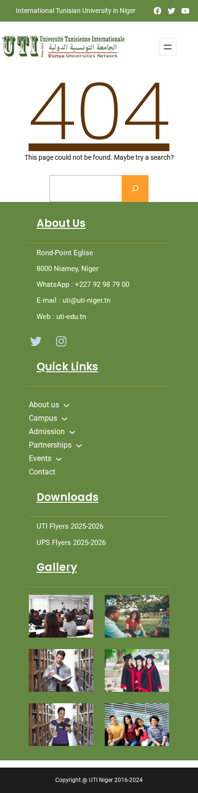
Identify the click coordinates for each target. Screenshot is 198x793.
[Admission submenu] (72, 431)
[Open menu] (167, 47)
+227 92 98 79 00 (102, 284)
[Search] (135, 188)
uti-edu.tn (71, 316)
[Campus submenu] (64, 417)
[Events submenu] (58, 458)
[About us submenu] (66, 404)
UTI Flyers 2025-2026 (70, 526)
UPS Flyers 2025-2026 (71, 542)
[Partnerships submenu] (78, 444)
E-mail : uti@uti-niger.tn (74, 300)
